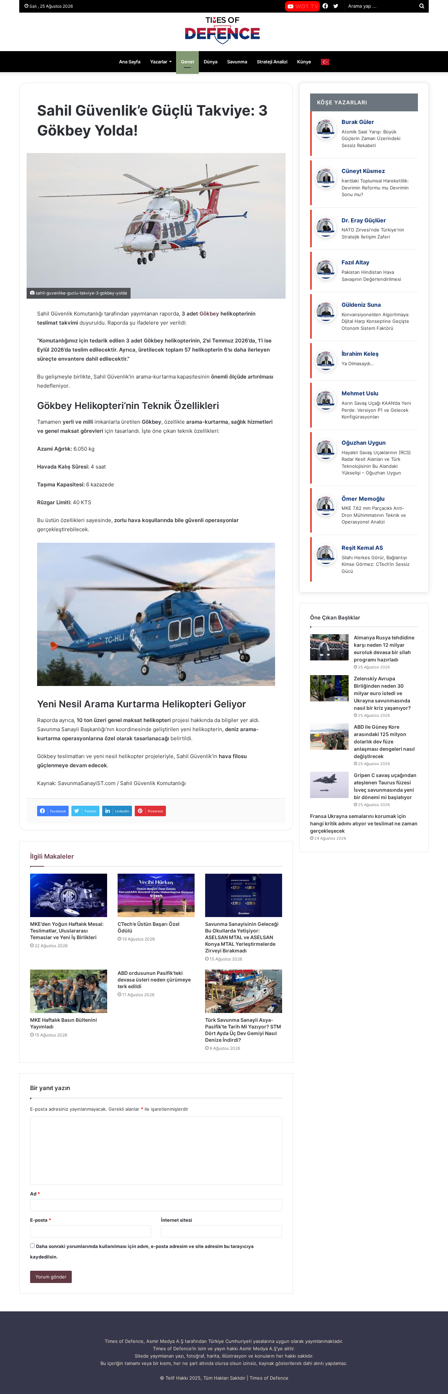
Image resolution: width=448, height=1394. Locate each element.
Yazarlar (158, 61)
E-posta (40, 1220)
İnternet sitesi (176, 1220)
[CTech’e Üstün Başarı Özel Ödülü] (156, 895)
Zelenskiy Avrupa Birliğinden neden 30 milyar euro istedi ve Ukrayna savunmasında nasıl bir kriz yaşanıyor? (382, 693)
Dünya (210, 61)
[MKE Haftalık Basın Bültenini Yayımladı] (68, 991)
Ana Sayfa (129, 61)
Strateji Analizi (272, 61)
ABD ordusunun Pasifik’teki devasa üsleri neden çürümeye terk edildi (154, 979)
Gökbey (209, 313)
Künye (304, 61)
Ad (35, 1194)
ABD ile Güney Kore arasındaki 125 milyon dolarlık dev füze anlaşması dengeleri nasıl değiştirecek (384, 741)
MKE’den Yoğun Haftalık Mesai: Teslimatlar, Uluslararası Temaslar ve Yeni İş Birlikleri (67, 930)
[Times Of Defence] (224, 32)
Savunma (237, 61)
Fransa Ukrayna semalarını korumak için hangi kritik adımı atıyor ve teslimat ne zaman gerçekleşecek (364, 823)
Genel (187, 61)
